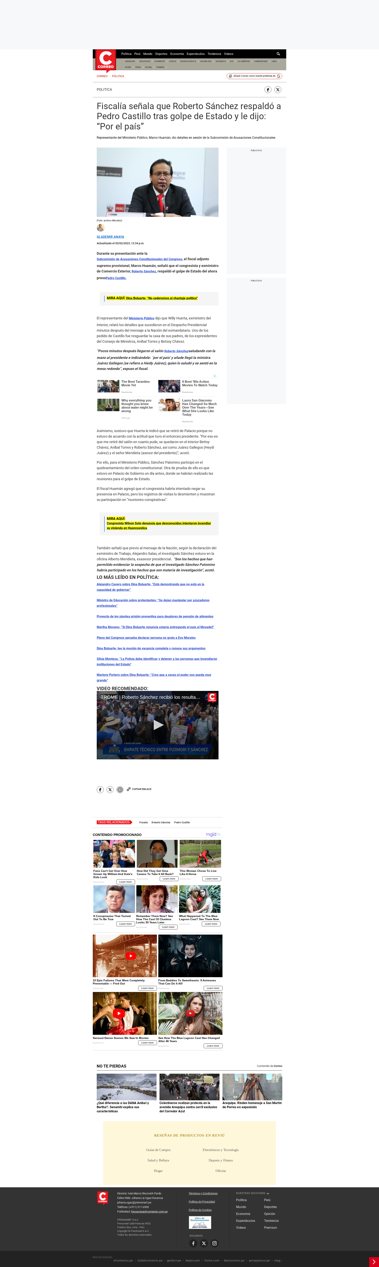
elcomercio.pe (123, 1260)
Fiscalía (143, 822)
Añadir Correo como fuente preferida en (255, 76)
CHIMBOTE (159, 61)
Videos (228, 54)
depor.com (193, 1260)
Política (126, 54)
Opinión (269, 1214)
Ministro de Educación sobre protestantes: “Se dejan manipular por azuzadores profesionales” (153, 603)
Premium (270, 1228)
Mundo (147, 54)
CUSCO (172, 61)
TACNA (148, 67)
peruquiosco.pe (259, 1260)
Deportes (161, 54)
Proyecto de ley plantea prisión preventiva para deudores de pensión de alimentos (155, 616)
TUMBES (160, 67)
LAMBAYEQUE (260, 61)
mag (277, 1260)
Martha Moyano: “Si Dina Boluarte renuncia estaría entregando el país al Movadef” (155, 627)
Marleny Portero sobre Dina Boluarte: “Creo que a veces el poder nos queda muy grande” (154, 677)
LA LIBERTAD (244, 61)
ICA (232, 61)
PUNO (138, 67)
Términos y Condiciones (203, 1193)
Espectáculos (196, 54)
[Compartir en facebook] (268, 89)
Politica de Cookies (200, 1210)
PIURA (128, 67)
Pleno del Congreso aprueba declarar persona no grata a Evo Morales (146, 638)
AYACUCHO (144, 61)
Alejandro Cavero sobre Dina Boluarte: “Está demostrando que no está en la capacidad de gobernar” (150, 587)
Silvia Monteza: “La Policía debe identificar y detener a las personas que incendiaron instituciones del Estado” (157, 661)
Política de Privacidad (202, 1201)
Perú (137, 54)
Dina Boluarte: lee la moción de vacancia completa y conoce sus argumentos (151, 648)
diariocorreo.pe (234, 1260)
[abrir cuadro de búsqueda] (278, 54)
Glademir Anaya (110, 237)
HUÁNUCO (221, 61)
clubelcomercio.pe (149, 1260)
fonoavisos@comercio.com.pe (149, 1211)
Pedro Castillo (182, 822)
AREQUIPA (130, 61)
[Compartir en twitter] (277, 89)
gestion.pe (174, 1260)
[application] (158, 725)
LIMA (274, 61)
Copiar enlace (141, 789)
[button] (157, 725)
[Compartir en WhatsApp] (119, 789)
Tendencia (214, 54)
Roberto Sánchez (161, 822)
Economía (177, 54)
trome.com (212, 1260)
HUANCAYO (206, 61)
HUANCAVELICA (188, 61)
